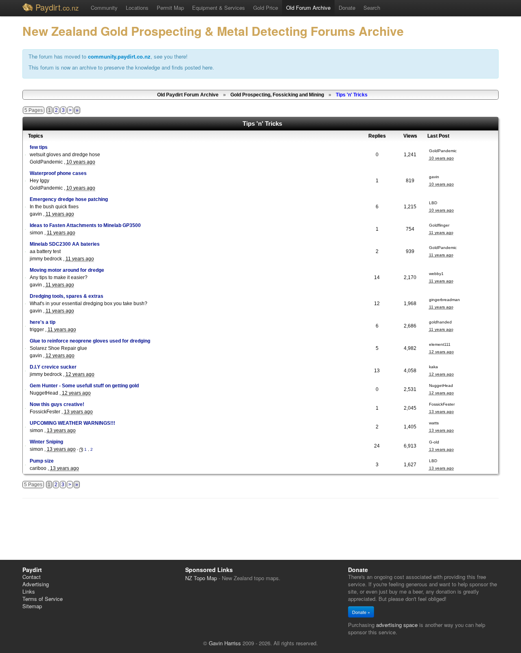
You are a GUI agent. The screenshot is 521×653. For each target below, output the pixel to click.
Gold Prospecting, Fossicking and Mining (277, 95)
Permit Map (170, 7)
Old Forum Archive (308, 7)
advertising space (397, 625)
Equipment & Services (218, 7)
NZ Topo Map (201, 578)
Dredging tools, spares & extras (66, 296)
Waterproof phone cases (58, 173)
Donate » (361, 612)
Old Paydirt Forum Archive (188, 95)
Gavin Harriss (225, 643)
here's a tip (42, 322)
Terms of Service (42, 599)
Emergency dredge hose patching (69, 199)
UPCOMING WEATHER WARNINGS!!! (72, 423)
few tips (39, 147)
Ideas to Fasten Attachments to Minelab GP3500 (85, 225)
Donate (347, 7)
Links (28, 591)
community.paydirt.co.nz (119, 56)
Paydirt (57, 7)
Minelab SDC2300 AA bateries (65, 244)
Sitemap (32, 606)
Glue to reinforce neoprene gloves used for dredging (90, 341)
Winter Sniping (46, 442)
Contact (31, 577)
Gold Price (265, 7)
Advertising (35, 584)
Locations (137, 7)
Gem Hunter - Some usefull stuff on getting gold (84, 386)
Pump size (42, 461)
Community (104, 7)
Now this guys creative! (57, 404)
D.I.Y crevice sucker (53, 367)
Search (371, 7)
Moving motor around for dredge (67, 270)
